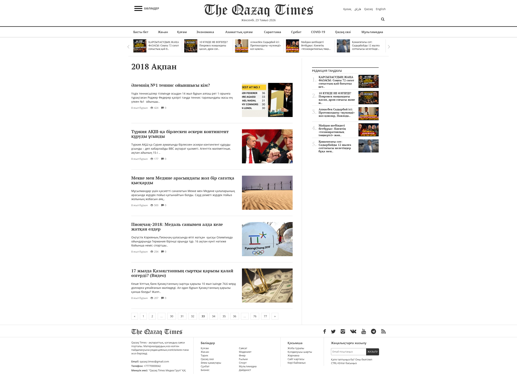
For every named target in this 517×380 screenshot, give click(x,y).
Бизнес (205, 370)
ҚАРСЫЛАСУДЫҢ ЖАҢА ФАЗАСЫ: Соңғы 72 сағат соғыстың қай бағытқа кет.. (336, 81)
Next (389, 47)
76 (254, 316)
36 (234, 316)
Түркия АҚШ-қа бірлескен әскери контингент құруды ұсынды (180, 134)
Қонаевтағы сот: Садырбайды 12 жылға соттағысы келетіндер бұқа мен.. (334, 146)
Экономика (205, 32)
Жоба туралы (296, 348)
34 (213, 316)
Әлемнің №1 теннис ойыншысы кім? (170, 85)
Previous (128, 47)
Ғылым (243, 359)
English (381, 9)
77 (265, 316)
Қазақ (347, 9)
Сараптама (272, 32)
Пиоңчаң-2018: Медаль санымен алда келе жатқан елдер (177, 226)
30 (171, 316)
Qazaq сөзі (343, 32)
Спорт (243, 362)
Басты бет (140, 32)
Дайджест (245, 370)
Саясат (243, 348)
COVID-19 (318, 32)
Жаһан (163, 32)
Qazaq (368, 9)
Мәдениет (245, 352)
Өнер (242, 355)
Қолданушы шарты (300, 352)
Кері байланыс (297, 362)
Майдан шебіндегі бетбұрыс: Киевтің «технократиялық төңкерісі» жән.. (332, 130)
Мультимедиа (372, 32)
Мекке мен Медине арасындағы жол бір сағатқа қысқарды (182, 180)
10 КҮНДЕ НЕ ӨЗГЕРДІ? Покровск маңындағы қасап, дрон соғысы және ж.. (336, 98)
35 (224, 316)
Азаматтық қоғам (239, 32)
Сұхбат (296, 32)
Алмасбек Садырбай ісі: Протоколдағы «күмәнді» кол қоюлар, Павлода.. (337, 112)
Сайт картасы (296, 359)
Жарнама (293, 355)
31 (182, 316)
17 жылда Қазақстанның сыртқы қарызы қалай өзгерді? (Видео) (182, 273)
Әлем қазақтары (211, 362)
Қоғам (182, 32)
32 (192, 316)
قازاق (357, 9)
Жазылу (373, 351)
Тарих (204, 355)
